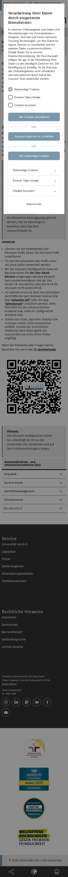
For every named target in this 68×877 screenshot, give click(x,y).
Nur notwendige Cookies (34, 155)
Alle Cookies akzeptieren (34, 116)
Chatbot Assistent (25, 105)
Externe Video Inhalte (27, 97)
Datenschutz (34, 204)
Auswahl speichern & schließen (34, 136)
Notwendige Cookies (27, 89)
